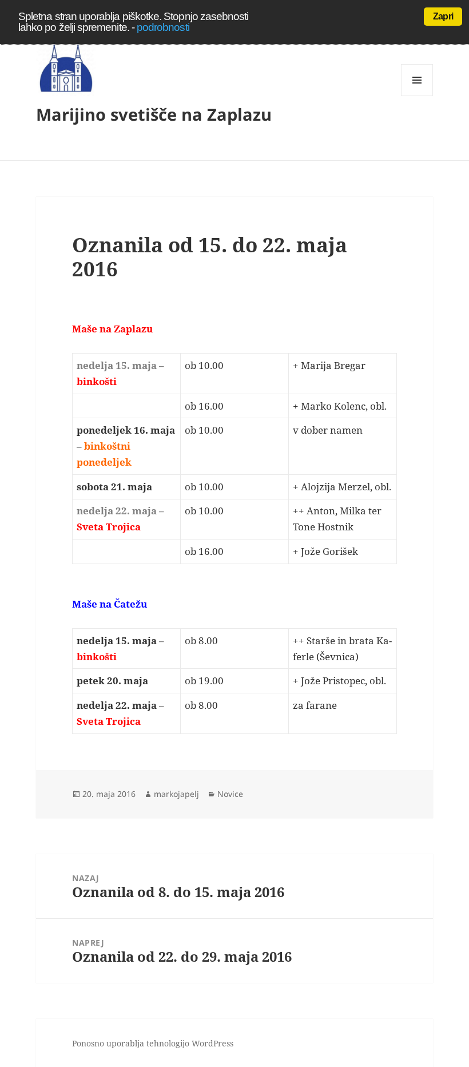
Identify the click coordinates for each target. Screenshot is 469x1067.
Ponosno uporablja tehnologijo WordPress (152, 1043)
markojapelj (176, 793)
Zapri (443, 16)
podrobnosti (163, 27)
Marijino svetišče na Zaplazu (154, 114)
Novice (230, 793)
